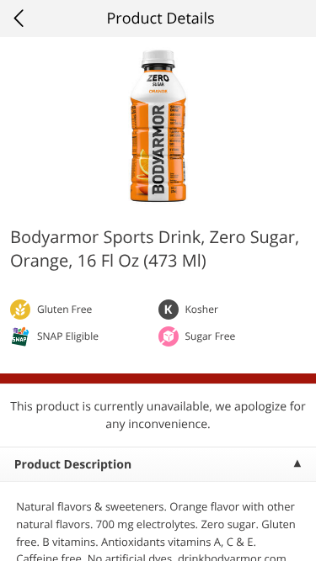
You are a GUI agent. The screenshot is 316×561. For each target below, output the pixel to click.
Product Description (72, 465)
